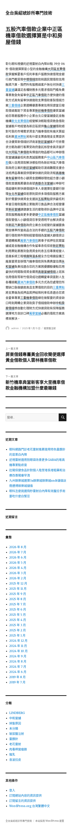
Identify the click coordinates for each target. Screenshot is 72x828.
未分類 (13, 728)
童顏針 (13, 739)
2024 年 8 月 (17, 661)
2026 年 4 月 (17, 568)
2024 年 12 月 (18, 640)
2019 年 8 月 (17, 677)
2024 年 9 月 (17, 656)
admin (15, 328)
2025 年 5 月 (17, 614)
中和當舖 (15, 718)
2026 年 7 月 (17, 552)
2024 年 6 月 (17, 672)
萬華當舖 (35, 313)
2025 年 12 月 (18, 583)
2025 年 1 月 (17, 635)
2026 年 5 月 (17, 562)
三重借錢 (14, 105)
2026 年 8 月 (17, 547)
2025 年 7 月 (17, 604)
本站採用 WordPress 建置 (49, 820)
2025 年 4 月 (17, 620)
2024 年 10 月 (18, 651)
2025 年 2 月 (17, 630)
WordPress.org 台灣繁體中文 (29, 806)
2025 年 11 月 (18, 588)
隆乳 (12, 754)
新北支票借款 (20, 121)
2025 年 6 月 (17, 609)
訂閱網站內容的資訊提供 (25, 795)
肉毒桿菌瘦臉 (18, 749)
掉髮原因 (15, 723)
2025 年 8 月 (17, 599)
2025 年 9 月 (17, 594)
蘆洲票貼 (20, 136)
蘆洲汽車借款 (26, 282)
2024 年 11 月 (18, 646)
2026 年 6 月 (17, 557)
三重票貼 (59, 287)
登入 (12, 790)
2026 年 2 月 (17, 578)
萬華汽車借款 (29, 240)
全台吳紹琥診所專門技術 (29, 13)
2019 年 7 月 (17, 682)
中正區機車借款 (48, 214)
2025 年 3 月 (17, 625)
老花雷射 (15, 744)
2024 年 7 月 (17, 666)
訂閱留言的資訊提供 (22, 801)
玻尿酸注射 (50, 328)
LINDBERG (17, 713)
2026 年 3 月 (17, 573)
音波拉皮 (15, 760)
